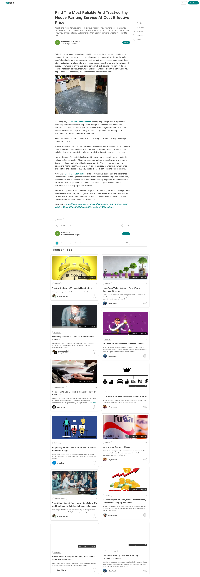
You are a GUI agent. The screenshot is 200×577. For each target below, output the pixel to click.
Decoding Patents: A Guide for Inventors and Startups (73, 338)
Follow (126, 42)
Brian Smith (61, 407)
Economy (108, 495)
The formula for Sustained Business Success (123, 344)
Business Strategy (110, 551)
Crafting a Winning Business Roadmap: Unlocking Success (121, 556)
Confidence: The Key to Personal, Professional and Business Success (73, 558)
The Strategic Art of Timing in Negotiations (72, 288)
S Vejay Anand (112, 407)
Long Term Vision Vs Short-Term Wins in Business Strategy (122, 289)
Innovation (57, 332)
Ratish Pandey (112, 303)
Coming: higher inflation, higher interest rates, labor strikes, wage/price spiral (124, 501)
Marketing (57, 552)
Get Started (193, 3)
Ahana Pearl (61, 463)
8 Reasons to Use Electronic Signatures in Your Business (74, 393)
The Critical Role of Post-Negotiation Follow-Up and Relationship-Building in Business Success (74, 504)
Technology (57, 443)
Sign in (184, 3)
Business (59, 219)
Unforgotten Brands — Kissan (117, 447)
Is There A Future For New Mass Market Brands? (125, 396)
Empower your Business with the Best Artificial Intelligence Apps (74, 448)
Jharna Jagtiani (62, 296)
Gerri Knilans (61, 570)
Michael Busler (113, 515)
